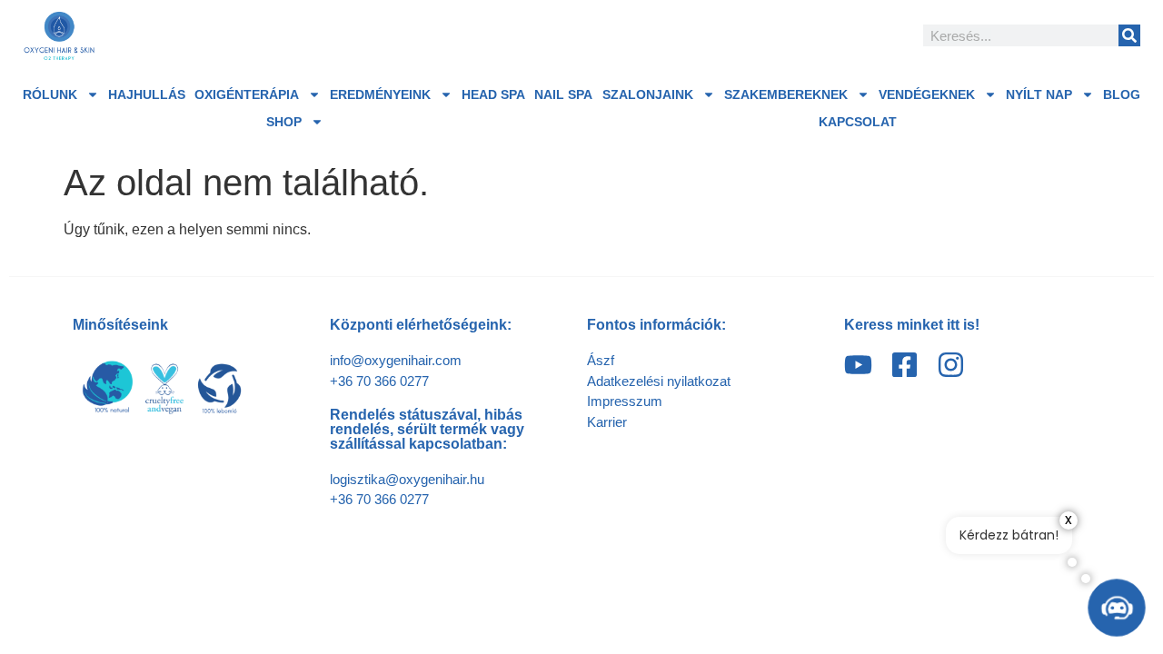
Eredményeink (380, 94)
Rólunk (50, 94)
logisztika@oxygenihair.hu (407, 479)
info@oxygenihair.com (396, 360)
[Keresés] (1129, 35)
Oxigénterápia (246, 94)
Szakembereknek (786, 94)
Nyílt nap (1039, 94)
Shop (284, 121)
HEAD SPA (493, 94)
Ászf (600, 360)
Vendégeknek (927, 94)
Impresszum (624, 401)
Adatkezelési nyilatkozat (659, 381)
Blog (1121, 94)
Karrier (607, 422)
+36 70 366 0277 (379, 381)
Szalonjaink (647, 94)
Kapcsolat (858, 121)
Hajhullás (146, 94)
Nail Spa (563, 94)
